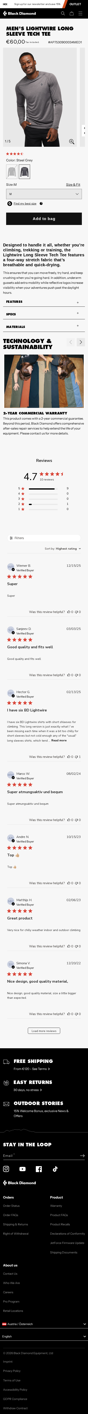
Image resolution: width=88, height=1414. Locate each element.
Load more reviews (44, 1031)
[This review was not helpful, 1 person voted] (76, 757)
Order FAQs (10, 1215)
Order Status (11, 1206)
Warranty (56, 1206)
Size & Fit (73, 184)
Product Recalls (60, 1224)
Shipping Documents (63, 1252)
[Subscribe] (82, 1155)
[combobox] (63, 549)
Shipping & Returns (15, 1224)
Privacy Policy (11, 1371)
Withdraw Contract (15, 1408)
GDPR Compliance (15, 1399)
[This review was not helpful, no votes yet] (76, 612)
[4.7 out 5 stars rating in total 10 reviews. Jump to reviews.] (15, 154)
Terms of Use (11, 1380)
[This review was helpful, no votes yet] (68, 612)
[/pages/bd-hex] (5, 4)
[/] (20, 13)
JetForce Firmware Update (67, 1243)
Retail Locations (13, 1311)
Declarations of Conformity (67, 1233)
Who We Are (11, 1283)
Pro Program (11, 1301)
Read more (59, 740)
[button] (63, 13)
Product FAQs (59, 1215)
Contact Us (10, 1274)
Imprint (7, 1361)
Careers (8, 1292)
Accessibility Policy (15, 1390)
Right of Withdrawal (15, 1233)
